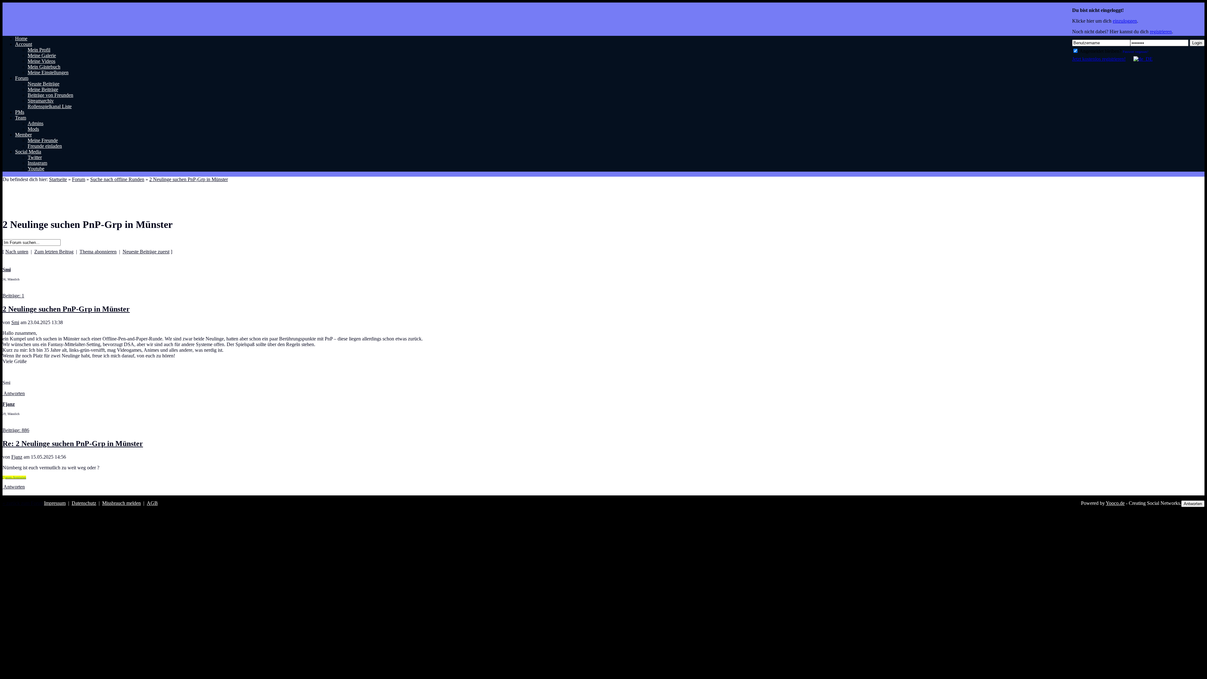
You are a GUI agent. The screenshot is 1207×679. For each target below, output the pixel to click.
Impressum (55, 503)
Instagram (37, 163)
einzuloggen (1125, 21)
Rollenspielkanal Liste (50, 106)
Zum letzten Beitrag (54, 251)
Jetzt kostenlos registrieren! (1099, 59)
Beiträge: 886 (16, 430)
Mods (33, 129)
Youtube (36, 168)
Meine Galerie (42, 55)
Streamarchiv (41, 100)
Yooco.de (1115, 503)
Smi (15, 322)
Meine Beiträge (43, 89)
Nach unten (16, 251)
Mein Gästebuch (44, 66)
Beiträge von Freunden (50, 95)
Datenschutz (84, 503)
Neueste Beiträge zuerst (146, 251)
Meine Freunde (43, 140)
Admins (35, 123)
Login (1197, 43)
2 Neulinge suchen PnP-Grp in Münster (66, 309)
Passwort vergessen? (1135, 51)
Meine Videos (41, 61)
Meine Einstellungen (48, 72)
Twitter (35, 157)
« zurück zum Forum (23, 503)
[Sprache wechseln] (1140, 59)
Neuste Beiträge (43, 83)
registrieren (1161, 31)
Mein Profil (39, 49)
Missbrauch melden (121, 503)
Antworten (14, 393)
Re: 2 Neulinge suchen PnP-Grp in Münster (73, 443)
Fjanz (16, 457)
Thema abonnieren (98, 251)
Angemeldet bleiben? (1100, 51)
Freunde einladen (45, 146)
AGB (152, 503)
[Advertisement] (117, 193)
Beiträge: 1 (13, 295)
